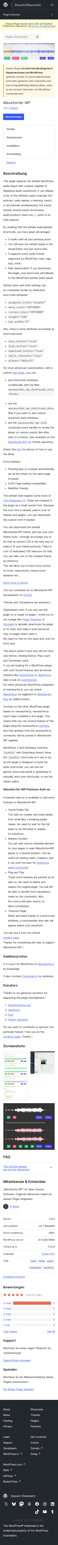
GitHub (27, 595)
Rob (10, 1014)
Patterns (36, 1426)
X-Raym (13, 108)
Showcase (37, 1409)
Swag (35, 1453)
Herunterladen (13, 116)
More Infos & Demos (15, 582)
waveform (48, 1267)
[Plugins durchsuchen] (37, 37)
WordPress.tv (12, 1453)
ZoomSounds (29, 679)
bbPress (9, 1475)
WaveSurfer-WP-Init (19, 442)
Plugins (35, 1420)
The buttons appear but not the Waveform (16, 1168)
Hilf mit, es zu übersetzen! (42, 26)
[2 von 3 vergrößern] (50, 1055)
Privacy (7, 1426)
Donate (37, 1448)
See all (51, 1331)
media (42, 1261)
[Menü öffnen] (53, 5)
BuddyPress (12, 1481)
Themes (35, 1415)
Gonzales (8, 624)
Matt (7, 1470)
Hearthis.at (44, 675)
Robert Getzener (18, 1019)
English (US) (48, 1253)
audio (33, 1261)
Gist (19, 449)
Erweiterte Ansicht (14, 1276)
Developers (10, 1448)
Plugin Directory (11, 14)
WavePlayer (10, 694)
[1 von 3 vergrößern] (23, 1055)
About (6, 1409)
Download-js (30, 976)
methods (44, 725)
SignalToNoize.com (19, 1005)
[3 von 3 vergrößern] (50, 1107)
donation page (11, 1036)
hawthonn (14, 1010)
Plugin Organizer (31, 619)
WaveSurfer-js (46, 964)
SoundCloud (26, 675)
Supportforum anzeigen (17, 1360)
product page (11, 937)
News (6, 1415)
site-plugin (19, 372)
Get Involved (38, 1436)
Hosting (7, 1420)
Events (35, 1442)
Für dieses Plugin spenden (18, 1389)
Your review (10, 1331)
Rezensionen (14, 137)
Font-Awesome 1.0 (14, 500)
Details (11, 129)
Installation (13, 145)
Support (11, 162)
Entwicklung (14, 154)
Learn (6, 1436)
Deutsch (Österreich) (23, 1496)
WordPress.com (14, 1464)
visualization (35, 1267)
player (50, 1261)
